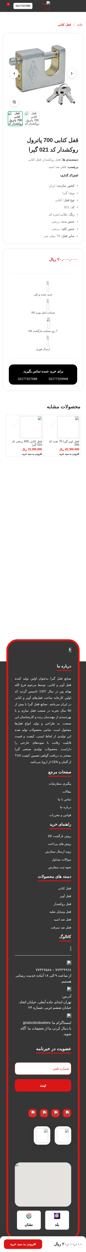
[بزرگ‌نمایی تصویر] (14, 102)
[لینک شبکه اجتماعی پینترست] (41, 175)
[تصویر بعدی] (14, 73)
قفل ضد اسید (57, 167)
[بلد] (57, 1216)
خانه (79, 24)
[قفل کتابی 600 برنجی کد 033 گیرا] (24, 427)
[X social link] (47, 175)
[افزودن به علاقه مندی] (50, 422)
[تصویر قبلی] (71, 73)
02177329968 (58, 379)
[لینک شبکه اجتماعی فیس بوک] (53, 175)
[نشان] (29, 1216)
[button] (69, 454)
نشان (29, 1225)
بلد (57, 1225)
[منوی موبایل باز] (81, 6)
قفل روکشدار (52, 159)
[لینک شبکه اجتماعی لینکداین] (36, 175)
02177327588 (23, 5)
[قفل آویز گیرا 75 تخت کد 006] (61, 427)
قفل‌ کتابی (64, 24)
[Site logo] (43, 6)
